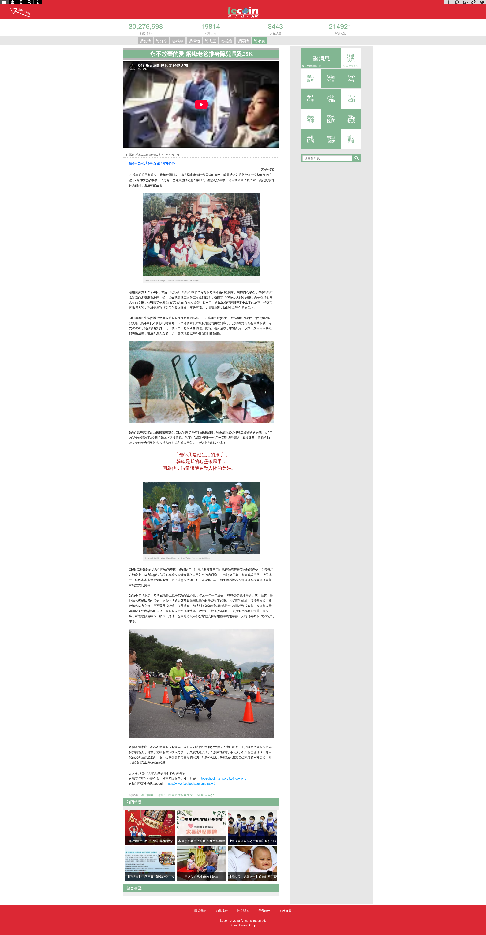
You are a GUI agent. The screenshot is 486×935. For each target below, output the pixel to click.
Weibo (473, 2)
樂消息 (259, 41)
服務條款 (285, 910)
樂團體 (243, 41)
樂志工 (210, 41)
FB (448, 2)
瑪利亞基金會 (205, 795)
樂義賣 (227, 41)
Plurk (457, 2)
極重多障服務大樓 (180, 795)
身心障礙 (147, 795)
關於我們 (200, 910)
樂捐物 (194, 41)
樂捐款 (178, 41)
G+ (465, 2)
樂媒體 (145, 41)
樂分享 (161, 41)
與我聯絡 (264, 910)
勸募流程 (222, 910)
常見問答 (243, 910)
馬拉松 (160, 795)
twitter (482, 2)
